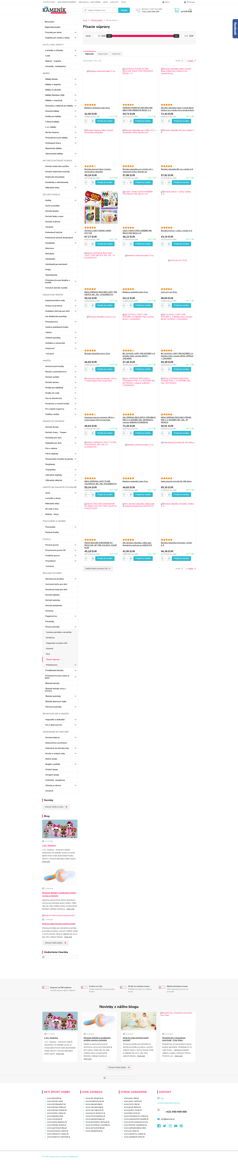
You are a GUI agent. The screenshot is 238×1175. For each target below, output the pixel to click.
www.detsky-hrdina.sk (56, 1107)
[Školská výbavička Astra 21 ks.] (101, 330)
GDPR (105, 2)
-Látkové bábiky (52, 122)
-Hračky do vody (52, 393)
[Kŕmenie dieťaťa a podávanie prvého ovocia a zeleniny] (59, 876)
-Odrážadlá (50, 259)
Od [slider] (109, 36)
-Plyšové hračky (52, 532)
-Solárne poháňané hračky (56, 327)
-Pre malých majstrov (54, 409)
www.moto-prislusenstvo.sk (136, 1122)
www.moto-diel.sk (132, 1104)
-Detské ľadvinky (52, 600)
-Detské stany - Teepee (55, 432)
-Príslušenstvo (51, 322)
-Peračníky (49, 621)
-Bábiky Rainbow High (54, 95)
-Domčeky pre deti (53, 437)
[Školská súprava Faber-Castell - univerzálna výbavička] (101, 146)
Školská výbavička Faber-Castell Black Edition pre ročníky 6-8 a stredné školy (177, 109)
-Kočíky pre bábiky (53, 116)
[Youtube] (177, 1126)
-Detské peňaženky (53, 605)
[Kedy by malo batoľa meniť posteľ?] (58, 916)
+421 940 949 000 (150, 11)
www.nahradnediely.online (135, 1128)
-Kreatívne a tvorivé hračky (57, 403)
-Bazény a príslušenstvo (55, 371)
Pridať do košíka (105, 121)
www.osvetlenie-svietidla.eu (98, 1125)
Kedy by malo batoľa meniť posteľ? (58, 923)
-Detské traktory (52, 221)
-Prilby (48, 269)
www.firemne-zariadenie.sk (135, 1125)
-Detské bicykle (52, 211)
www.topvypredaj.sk (94, 1107)
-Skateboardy (51, 275)
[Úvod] (61, 10)
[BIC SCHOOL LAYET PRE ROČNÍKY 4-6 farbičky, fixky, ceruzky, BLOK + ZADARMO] (139, 330)
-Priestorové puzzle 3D (55, 550)
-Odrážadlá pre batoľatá (56, 264)
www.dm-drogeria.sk (94, 1098)
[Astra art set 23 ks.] (177, 269)
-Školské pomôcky (53, 696)
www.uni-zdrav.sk (131, 1131)
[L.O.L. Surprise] (59, 829)
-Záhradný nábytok (53, 480)
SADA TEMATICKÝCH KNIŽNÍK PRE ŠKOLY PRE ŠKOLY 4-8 (137, 232)
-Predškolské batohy (54, 670)
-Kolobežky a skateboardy (56, 182)
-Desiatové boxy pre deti (56, 589)
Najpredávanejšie (52, 27)
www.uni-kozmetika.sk (95, 1128)
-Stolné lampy (51, 769)
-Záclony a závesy (53, 785)
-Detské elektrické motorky (57, 171)
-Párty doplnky (51, 453)
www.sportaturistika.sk (57, 1128)
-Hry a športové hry (53, 725)
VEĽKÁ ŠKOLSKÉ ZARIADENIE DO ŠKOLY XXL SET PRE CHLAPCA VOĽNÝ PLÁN (100, 545)
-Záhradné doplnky (53, 475)
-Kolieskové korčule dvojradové (59, 237)
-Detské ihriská (52, 427)
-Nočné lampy (51, 759)
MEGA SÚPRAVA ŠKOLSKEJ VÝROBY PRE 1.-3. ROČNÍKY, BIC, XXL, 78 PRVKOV (176, 420)
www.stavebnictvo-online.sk (136, 1116)
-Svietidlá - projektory (55, 780)
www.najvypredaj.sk (94, 1104)
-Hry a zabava (51, 448)
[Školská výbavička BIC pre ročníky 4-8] (177, 146)
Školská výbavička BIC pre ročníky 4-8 (177, 169)
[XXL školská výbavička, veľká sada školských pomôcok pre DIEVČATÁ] (139, 519)
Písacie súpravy (52, 659)
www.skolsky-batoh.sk (56, 1125)
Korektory (50, 637)
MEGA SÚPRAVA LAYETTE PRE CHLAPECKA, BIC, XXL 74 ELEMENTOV (100, 482)
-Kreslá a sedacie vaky (55, 753)
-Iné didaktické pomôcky (56, 316)
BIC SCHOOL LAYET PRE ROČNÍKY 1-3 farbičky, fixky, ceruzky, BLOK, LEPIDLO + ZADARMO (177, 356)
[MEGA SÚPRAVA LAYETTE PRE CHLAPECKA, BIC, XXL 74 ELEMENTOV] (101, 458)
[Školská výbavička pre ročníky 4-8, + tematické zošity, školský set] (139, 146)
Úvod (85, 20)
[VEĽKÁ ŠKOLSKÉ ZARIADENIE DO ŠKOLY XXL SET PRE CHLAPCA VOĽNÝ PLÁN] (101, 519)
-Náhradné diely (52, 187)
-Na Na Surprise (52, 132)
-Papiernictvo (51, 616)
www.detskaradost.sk (56, 1104)
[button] (98, 1135)
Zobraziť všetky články (53, 943)
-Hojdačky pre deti (53, 443)
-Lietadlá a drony (53, 498)
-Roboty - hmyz (52, 514)
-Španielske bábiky (53, 148)
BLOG (123, 2)
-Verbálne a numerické (55, 343)
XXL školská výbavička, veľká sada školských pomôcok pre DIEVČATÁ (137, 544)
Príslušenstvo (52, 665)
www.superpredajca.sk (95, 1119)
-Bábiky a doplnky (53, 84)
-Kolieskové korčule (53, 232)
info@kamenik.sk (168, 1119)
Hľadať (124, 10)
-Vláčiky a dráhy (52, 414)
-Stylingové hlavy (53, 143)
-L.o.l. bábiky (50, 127)
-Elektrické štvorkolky (54, 177)
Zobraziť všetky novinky (54, 807)
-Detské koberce (52, 737)
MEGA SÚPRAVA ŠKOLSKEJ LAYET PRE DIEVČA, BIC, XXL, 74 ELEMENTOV (100, 293)
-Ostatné (49, 611)
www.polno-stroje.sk (133, 1110)
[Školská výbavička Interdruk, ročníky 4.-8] (177, 519)
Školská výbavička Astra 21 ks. (97, 353)
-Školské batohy (52, 683)
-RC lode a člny (51, 509)
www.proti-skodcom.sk (95, 1113)
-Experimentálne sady (55, 300)
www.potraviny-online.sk (57, 1131)
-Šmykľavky (50, 464)
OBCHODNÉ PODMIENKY (67, 2)
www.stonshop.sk (54, 1119)
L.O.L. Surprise (49, 845)
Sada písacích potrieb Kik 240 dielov (176, 481)
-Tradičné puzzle (52, 555)
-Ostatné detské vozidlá (56, 288)
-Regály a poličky (52, 764)
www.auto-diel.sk (131, 1098)
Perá (48, 654)
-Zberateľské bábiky (54, 153)
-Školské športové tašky (55, 701)
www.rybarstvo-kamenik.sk (58, 1137)
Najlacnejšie (103, 54)
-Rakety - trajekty (53, 61)
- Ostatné (49, 353)
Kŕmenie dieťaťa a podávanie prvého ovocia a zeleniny (59, 894)
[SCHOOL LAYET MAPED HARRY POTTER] (101, 207)
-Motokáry (49, 253)
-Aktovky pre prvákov (54, 579)
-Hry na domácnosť (53, 398)
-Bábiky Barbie (51, 79)
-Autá (47, 493)
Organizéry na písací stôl (56, 643)
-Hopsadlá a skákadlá (54, 719)
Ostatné (49, 648)
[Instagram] (171, 1126)
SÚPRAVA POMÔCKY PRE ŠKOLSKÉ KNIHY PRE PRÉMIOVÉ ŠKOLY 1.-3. (137, 109)
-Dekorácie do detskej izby (57, 748)
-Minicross (49, 248)
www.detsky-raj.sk (55, 1101)
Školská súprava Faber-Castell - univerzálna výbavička (98, 170)
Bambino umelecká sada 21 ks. (97, 108)
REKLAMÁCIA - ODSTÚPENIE (89, 2)
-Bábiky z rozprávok (53, 100)
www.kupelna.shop (55, 1116)
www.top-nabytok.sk (95, 1110)
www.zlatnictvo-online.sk (58, 1134)
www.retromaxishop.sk (95, 1116)
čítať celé (46, 861)
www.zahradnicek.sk (94, 1131)
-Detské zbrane (52, 382)
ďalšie (191, 61)
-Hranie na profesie (53, 306)
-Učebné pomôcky (53, 338)
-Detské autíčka (52, 377)
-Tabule (48, 332)
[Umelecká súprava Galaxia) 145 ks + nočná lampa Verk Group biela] (101, 394)
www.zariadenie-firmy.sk (134, 1137)
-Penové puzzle (52, 545)
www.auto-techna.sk (133, 1101)
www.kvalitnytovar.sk (95, 1101)
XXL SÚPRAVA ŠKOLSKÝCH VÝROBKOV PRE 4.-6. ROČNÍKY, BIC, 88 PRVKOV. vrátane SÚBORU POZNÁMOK (139, 420)
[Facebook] (160, 1126)
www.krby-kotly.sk (132, 1113)
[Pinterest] (181, 1126)
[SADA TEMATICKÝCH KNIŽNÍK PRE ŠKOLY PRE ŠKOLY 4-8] (139, 207)
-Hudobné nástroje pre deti (57, 311)
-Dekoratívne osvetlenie (56, 743)
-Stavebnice (50, 561)
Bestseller (49, 22)
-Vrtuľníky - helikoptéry (55, 66)
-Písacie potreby (52, 627)
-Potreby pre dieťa (53, 32)
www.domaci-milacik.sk (57, 1110)
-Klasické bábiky (52, 111)
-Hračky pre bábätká (54, 387)
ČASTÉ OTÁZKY (49, 2)
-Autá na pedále (52, 205)
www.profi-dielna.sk (132, 1107)
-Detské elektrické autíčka (57, 166)
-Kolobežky (50, 243)
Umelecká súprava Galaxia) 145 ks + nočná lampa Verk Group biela (99, 418)
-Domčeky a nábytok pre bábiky (59, 106)
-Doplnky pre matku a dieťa (57, 38)
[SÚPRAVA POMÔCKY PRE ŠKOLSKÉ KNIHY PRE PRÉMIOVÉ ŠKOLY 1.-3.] (139, 84)
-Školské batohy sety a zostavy (55, 689)
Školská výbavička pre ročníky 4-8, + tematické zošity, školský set (138, 170)
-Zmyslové (49, 348)
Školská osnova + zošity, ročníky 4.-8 (176, 231)
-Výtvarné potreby (53, 707)
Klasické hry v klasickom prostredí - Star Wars (173, 1039)
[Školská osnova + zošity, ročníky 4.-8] (177, 207)
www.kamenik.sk (54, 1098)
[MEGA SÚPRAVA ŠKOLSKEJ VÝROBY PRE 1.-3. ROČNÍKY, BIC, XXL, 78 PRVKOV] (177, 394)
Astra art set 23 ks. (169, 292)
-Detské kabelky (52, 595)
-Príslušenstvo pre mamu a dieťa (57, 677)
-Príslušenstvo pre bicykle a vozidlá (57, 281)
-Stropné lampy (52, 775)
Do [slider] (176, 36)
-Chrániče (49, 227)
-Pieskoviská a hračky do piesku (59, 459)
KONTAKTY (114, 2)
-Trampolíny (50, 469)
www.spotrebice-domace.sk (97, 1122)
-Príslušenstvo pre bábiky (56, 137)
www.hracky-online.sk (56, 1113)
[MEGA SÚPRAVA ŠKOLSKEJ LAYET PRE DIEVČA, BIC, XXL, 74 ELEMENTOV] (101, 269)
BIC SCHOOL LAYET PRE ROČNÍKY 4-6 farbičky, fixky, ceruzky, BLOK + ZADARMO (139, 356)
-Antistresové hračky (54, 366)
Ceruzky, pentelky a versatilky (58, 632)
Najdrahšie (116, 54)
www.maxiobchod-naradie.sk (136, 1119)
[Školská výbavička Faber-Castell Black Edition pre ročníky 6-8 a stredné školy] (177, 84)
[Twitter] (166, 1126)
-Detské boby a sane (54, 216)
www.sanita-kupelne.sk (57, 1122)
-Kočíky (48, 200)
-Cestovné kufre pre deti (56, 584)
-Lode (47, 55)
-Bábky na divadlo (53, 90)
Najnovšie (89, 54)
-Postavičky (50, 527)
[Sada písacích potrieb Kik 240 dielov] (177, 458)
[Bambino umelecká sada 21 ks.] (101, 84)
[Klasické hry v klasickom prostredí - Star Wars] (178, 1021)
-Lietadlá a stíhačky (54, 50)
